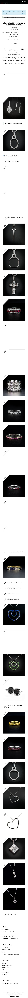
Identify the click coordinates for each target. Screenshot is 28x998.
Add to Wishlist (14, 53)
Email (3, 952)
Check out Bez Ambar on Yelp (10, 983)
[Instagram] (16, 996)
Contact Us (5, 947)
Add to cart (15, 50)
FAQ (3, 970)
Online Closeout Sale (14, 63)
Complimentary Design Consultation (11, 954)
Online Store (22, 63)
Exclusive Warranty (6, 965)
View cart (23, 13)
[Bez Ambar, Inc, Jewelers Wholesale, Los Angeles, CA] (7, 988)
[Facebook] (10, 996)
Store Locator (5, 972)
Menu (25, 1)
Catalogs (4, 974)
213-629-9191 (6, 949)
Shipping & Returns (7, 963)
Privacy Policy (5, 967)
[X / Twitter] (12, 996)
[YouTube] (14, 996)
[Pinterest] (17, 996)
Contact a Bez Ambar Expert (14, 54)
